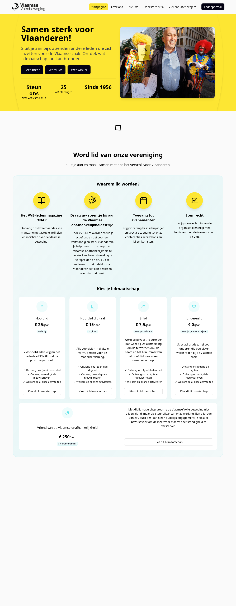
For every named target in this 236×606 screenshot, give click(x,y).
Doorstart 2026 (154, 7)
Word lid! (55, 70)
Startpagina (98, 7)
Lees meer (32, 70)
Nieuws (133, 7)
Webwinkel (79, 70)
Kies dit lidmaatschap (42, 391)
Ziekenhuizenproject (182, 7)
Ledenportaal (213, 7)
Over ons (117, 7)
